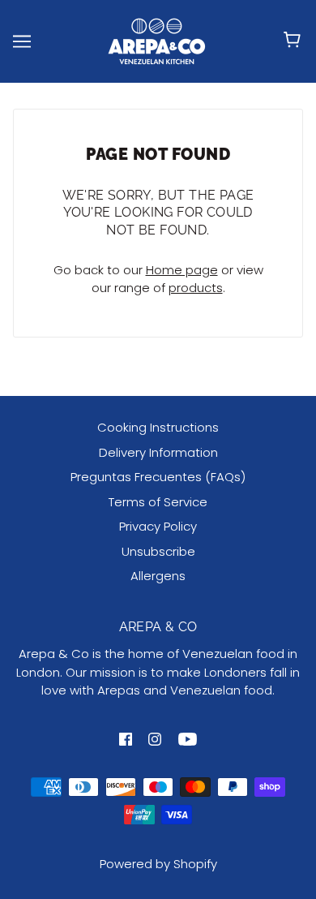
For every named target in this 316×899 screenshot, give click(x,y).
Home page (182, 269)
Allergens (158, 575)
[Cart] (294, 41)
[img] (125, 739)
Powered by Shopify (158, 863)
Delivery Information (158, 452)
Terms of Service (158, 501)
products (196, 287)
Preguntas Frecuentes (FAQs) (158, 476)
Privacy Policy (158, 526)
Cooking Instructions (158, 427)
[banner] (156, 40)
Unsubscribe (158, 551)
